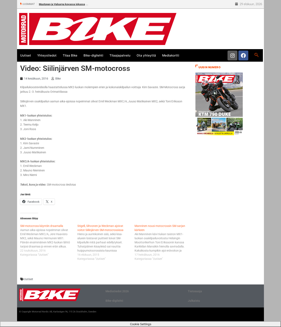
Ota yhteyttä (146, 55)
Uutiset (25, 55)
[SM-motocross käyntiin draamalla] (48, 240)
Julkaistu (194, 300)
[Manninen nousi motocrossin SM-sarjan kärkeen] (163, 242)
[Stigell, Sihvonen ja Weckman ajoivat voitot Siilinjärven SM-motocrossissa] (106, 242)
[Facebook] (243, 55)
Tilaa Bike (70, 55)
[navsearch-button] (256, 55)
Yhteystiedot (47, 55)
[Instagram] (232, 55)
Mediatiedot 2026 (117, 291)
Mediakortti (170, 55)
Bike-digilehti (93, 55)
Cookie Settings (140, 324)
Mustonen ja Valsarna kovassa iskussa (62, 4)
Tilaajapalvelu (119, 55)
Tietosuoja (195, 291)
